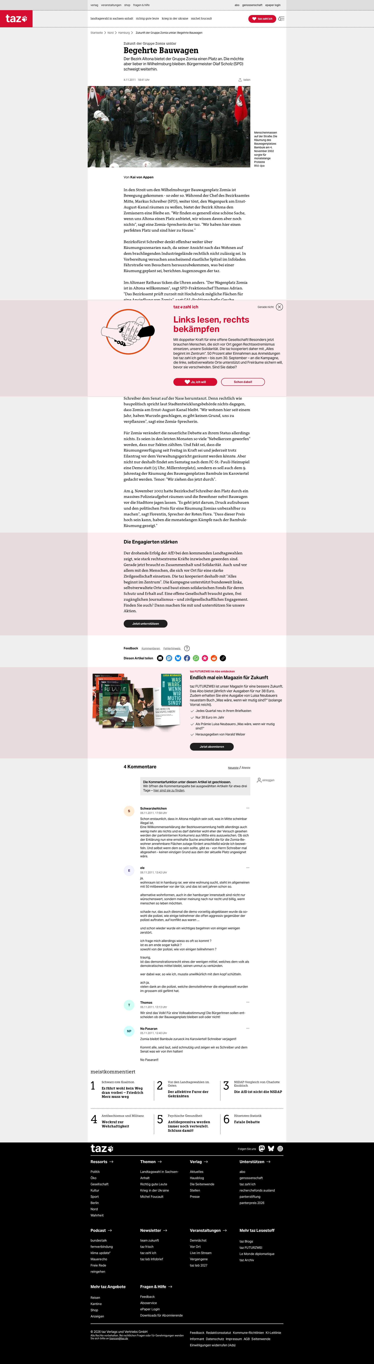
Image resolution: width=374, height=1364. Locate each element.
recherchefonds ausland (257, 1190)
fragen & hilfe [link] (141, 5)
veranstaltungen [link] (111, 5)
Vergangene (199, 1259)
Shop (94, 1310)
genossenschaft (251, 1178)
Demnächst (198, 1240)
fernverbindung (102, 1247)
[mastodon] (262, 1150)
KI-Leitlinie (273, 1333)
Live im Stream (201, 1253)
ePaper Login (150, 1309)
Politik (95, 1172)
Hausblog (197, 1178)
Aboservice (148, 1303)
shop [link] (127, 5)
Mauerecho (99, 1259)
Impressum (234, 1339)
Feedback (147, 1297)
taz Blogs (246, 1241)
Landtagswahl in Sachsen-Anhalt (159, 1175)
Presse (195, 1197)
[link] (113, 18)
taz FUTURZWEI (251, 1248)
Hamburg (124, 32)
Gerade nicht (266, 307)
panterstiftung (250, 1197)
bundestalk (99, 1240)
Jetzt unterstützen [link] (145, 623)
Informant (197, 1339)
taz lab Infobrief (151, 1259)
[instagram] (280, 1150)
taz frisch (146, 1247)
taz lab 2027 (198, 1265)
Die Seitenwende (202, 1184)
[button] (281, 18)
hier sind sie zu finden (168, 790)
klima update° (100, 1253)
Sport (95, 1197)
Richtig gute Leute (153, 1184)
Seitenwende (260, 1339)
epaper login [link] (272, 5)
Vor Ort (195, 1247)
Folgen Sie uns (247, 1149)
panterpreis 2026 (252, 1203)
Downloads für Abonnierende (161, 1315)
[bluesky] (271, 1150)
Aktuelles (196, 1172)
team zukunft (149, 1240)
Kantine (96, 1304)
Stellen (195, 1190)
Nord (111, 32)
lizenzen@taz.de (118, 1338)
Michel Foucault (151, 1197)
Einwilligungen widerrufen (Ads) (213, 1345)
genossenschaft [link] (252, 5)
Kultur (95, 1190)
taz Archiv (247, 1260)
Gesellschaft (99, 1184)
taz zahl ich (248, 1184)
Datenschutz (215, 1339)
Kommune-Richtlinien (249, 1333)
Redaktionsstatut (219, 1333)
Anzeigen (97, 1316)
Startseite (97, 32)
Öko (93, 1178)
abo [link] (237, 5)
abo (242, 1172)
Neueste (233, 768)
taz (102, 1149)
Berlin (95, 1203)
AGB (247, 1339)
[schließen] (279, 307)
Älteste (246, 768)
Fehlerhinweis (172, 648)
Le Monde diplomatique (257, 1254)
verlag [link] (94, 5)
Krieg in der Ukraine (154, 1190)
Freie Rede (98, 1265)
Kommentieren (151, 648)
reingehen (98, 1272)
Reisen (95, 1298)
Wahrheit (97, 1215)
